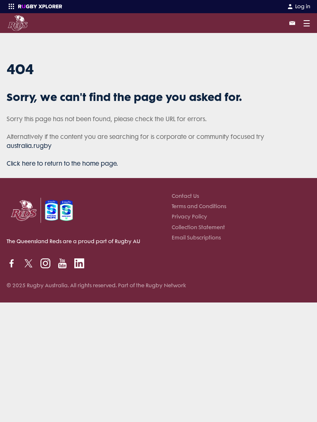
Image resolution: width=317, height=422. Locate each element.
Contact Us (185, 196)
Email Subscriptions (196, 237)
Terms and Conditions (199, 206)
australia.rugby (29, 146)
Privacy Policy (189, 216)
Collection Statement (198, 227)
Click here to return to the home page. (62, 163)
